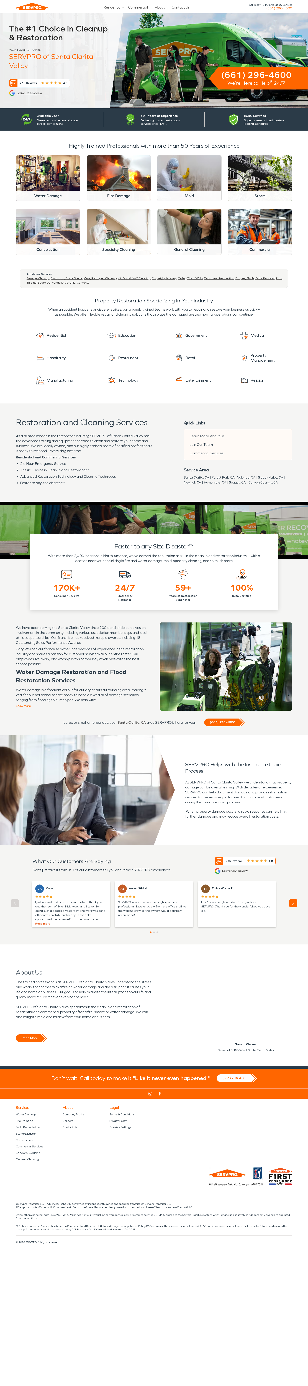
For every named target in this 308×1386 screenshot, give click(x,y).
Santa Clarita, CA (196, 477)
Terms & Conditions (121, 1114)
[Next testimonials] (293, 903)
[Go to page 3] (157, 932)
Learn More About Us (207, 436)
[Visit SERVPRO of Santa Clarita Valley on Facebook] (160, 1093)
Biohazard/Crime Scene (66, 278)
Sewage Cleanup (38, 278)
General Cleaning (27, 1159)
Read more (42, 923)
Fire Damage (24, 1121)
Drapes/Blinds (244, 278)
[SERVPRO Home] (32, 6)
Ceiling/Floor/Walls (190, 278)
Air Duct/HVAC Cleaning (134, 278)
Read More (30, 1038)
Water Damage (26, 1114)
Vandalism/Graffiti (63, 282)
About (160, 7)
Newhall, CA (192, 482)
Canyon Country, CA (263, 482)
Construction (24, 1140)
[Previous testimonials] (15, 903)
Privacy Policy (118, 1121)
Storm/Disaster (26, 1133)
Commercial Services (207, 453)
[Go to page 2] (154, 932)
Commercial (138, 7)
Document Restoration (219, 278)
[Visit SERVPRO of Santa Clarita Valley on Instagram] (150, 1094)
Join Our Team (201, 444)
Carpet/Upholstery (164, 278)
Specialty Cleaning (28, 1153)
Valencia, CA (246, 477)
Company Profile (73, 1114)
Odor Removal (264, 278)
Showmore (23, 705)
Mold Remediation (28, 1127)
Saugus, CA (237, 482)
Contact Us (181, 7)
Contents (83, 282)
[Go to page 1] (151, 932)
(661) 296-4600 (279, 8)
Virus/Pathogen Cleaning (100, 278)
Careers (68, 1121)
